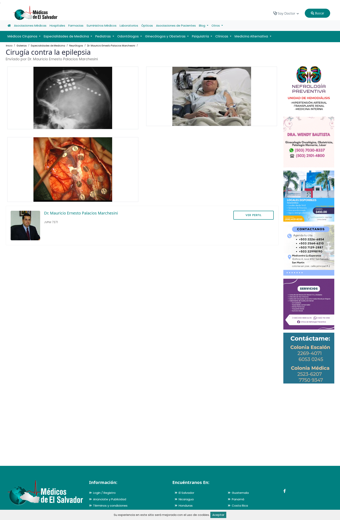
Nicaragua (186, 499)
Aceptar (218, 515)
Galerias (22, 45)
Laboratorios (129, 25)
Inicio (9, 45)
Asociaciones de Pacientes (176, 25)
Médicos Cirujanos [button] (22, 36)
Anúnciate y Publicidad (109, 499)
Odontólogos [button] (128, 36)
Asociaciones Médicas (30, 25)
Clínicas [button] (222, 36)
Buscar (319, 13)
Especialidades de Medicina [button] (67, 36)
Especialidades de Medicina (48, 45)
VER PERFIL (253, 215)
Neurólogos (76, 45)
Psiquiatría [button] (201, 36)
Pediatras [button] (103, 36)
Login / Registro (104, 493)
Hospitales (57, 25)
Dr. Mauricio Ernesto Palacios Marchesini (111, 45)
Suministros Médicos (101, 25)
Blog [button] (202, 25)
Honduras (186, 505)
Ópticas (147, 25)
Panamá (238, 499)
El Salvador (186, 493)
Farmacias (75, 25)
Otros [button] (216, 25)
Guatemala (240, 493)
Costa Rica (240, 505)
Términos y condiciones (110, 505)
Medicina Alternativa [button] (252, 36)
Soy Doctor (286, 13)
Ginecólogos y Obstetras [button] (165, 36)
